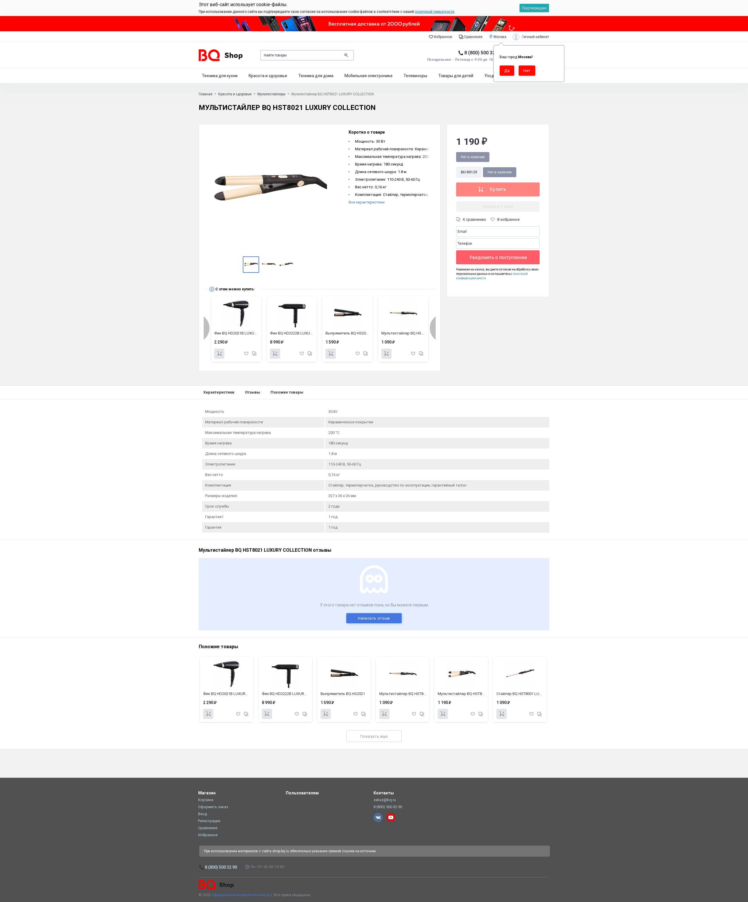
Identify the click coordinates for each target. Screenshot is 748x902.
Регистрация (209, 821)
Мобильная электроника (368, 75)
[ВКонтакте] (378, 817)
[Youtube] (391, 817)
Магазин (207, 793)
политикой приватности (434, 12)
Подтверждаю (534, 8)
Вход (202, 814)
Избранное (442, 37)
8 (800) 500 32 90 (482, 53)
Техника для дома (315, 75)
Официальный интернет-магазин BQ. (242, 895)
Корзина (205, 800)
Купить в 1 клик (498, 206)
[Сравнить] (254, 353)
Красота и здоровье (268, 75)
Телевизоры (415, 75)
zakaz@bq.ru (384, 800)
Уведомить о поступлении (498, 257)
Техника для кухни (220, 75)
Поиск (346, 55)
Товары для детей (455, 75)
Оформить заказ (213, 807)
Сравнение (472, 37)
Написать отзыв (374, 618)
